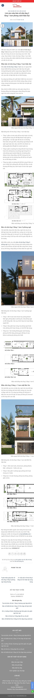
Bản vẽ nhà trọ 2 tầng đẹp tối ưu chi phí (17, 616)
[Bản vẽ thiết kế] (17, 5)
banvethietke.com (25, 534)
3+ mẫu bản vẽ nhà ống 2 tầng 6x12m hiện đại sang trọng (25, 580)
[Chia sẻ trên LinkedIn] (24, 553)
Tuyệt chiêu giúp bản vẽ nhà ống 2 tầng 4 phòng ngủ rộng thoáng (8, 580)
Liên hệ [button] (32, 685)
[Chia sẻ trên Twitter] (15, 553)
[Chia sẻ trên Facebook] (12, 553)
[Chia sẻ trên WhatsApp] (9, 553)
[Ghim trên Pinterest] (21, 553)
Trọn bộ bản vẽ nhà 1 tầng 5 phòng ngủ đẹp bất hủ (17, 603)
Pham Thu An (20, 19)
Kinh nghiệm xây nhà (13, 11)
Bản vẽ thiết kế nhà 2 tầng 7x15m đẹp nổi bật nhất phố (16, 640)
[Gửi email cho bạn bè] (18, 553)
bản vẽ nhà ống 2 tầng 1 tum (12, 67)
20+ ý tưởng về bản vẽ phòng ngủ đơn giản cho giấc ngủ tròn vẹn (16, 645)
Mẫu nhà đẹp (22, 11)
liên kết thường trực (19, 561)
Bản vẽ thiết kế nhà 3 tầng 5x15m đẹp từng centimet (17, 619)
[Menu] (2, 5)
